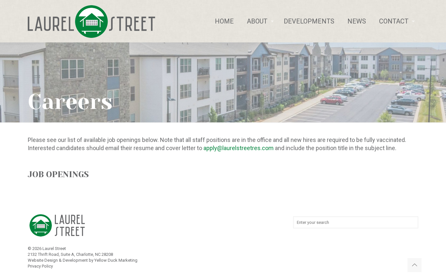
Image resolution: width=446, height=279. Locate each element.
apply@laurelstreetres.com (238, 148)
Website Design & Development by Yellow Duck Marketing (82, 260)
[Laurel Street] (91, 21)
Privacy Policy (40, 266)
